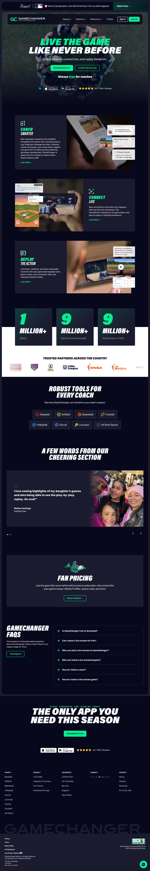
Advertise (123, 786)
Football (8, 808)
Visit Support (15, 654)
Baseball (8, 777)
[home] (28, 19)
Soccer (8, 795)
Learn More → (27, 162)
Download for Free (62, 68)
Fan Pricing (38, 786)
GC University (67, 781)
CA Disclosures (10, 849)
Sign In (123, 19)
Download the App (41, 790)
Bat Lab (65, 786)
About (121, 777)
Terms (7, 842)
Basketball (9, 786)
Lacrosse (9, 799)
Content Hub (67, 777)
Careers (122, 781)
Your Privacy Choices (12, 853)
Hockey (8, 804)
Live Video (37, 777)
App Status (67, 795)
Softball (8, 781)
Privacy (7, 839)
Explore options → (75, 598)
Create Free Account (87, 68)
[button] (67, 19)
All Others (9, 813)
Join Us (134, 19)
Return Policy (9, 846)
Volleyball (9, 790)
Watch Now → (124, 6)
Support (65, 790)
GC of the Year (125, 790)
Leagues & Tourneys (42, 781)
